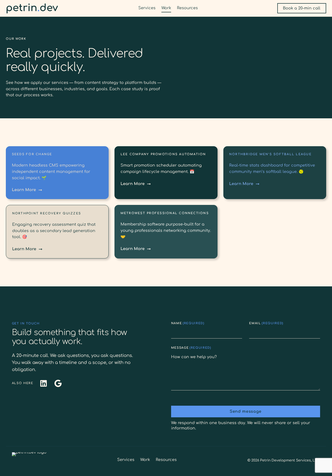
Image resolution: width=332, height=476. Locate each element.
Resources (166, 460)
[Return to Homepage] (32, 8)
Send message (246, 411)
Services (125, 460)
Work (145, 460)
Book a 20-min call (301, 8)
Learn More (24, 190)
